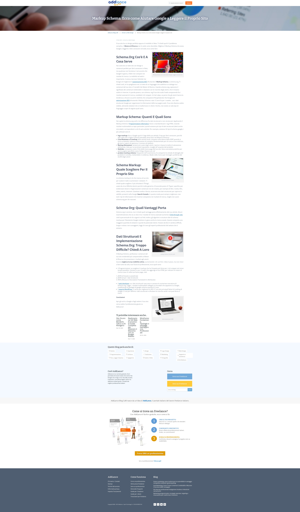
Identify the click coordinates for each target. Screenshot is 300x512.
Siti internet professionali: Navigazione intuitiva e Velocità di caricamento (171, 490)
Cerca (189, 3)
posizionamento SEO (140, 82)
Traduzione (148, 354)
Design (147, 351)
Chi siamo (111, 481)
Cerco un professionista (138, 481)
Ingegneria (131, 358)
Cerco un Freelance (179, 376)
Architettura (182, 360)
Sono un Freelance (180, 384)
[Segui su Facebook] (155, 504)
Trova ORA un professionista (150, 453)
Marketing (165, 354)
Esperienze (131, 351)
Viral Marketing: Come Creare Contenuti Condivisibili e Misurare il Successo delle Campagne (172, 486)
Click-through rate (176, 215)
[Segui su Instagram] (164, 504)
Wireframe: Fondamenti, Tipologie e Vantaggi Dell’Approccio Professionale (144, 325)
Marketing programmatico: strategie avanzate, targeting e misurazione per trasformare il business (170, 494)
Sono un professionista (137, 486)
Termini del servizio (114, 486)
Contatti (117, 481)
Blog (155, 477)
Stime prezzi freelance (137, 484)
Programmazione (115, 354)
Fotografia (165, 358)
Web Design (182, 351)
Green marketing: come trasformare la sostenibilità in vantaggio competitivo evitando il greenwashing (172, 482)
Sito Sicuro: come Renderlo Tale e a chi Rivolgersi (121, 322)
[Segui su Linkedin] (161, 504)
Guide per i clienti (136, 494)
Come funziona (138, 477)
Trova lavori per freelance (138, 496)
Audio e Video (149, 358)
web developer (124, 283)
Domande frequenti (137, 489)
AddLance (147, 400)
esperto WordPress (125, 289)
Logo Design (165, 351)
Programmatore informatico (139, 124)
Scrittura (130, 354)
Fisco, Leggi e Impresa (116, 358)
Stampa (110, 484)
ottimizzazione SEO (123, 100)
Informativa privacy (113, 489)
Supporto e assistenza (182, 355)
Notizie (112, 351)
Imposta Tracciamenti (114, 491)
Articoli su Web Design (129, 40)
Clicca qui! (157, 461)
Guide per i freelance (137, 491)
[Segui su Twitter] (158, 504)
